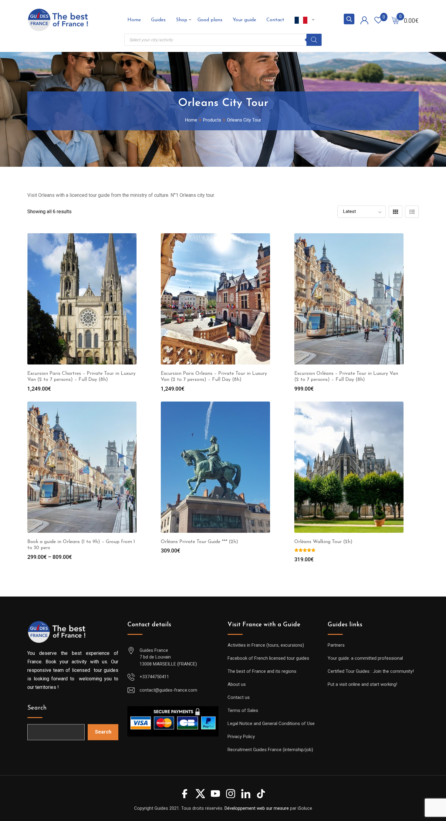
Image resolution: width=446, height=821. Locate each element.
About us (237, 684)
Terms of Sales (243, 710)
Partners (336, 645)
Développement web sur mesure (257, 808)
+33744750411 (154, 676)
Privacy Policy (241, 736)
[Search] (314, 40)
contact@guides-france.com (168, 690)
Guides (158, 20)
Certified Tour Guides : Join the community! (371, 671)
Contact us (239, 697)
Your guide (244, 20)
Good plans (210, 20)
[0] (395, 20)
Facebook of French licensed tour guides (268, 658)
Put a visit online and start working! (362, 684)
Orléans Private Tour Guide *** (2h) (199, 541)
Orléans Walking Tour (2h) (323, 541)
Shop (181, 20)
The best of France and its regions (262, 671)
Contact (275, 20)
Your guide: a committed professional (365, 658)
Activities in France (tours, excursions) (266, 645)
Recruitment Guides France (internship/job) (270, 749)
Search (37, 708)
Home (134, 20)
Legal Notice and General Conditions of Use (271, 723)
